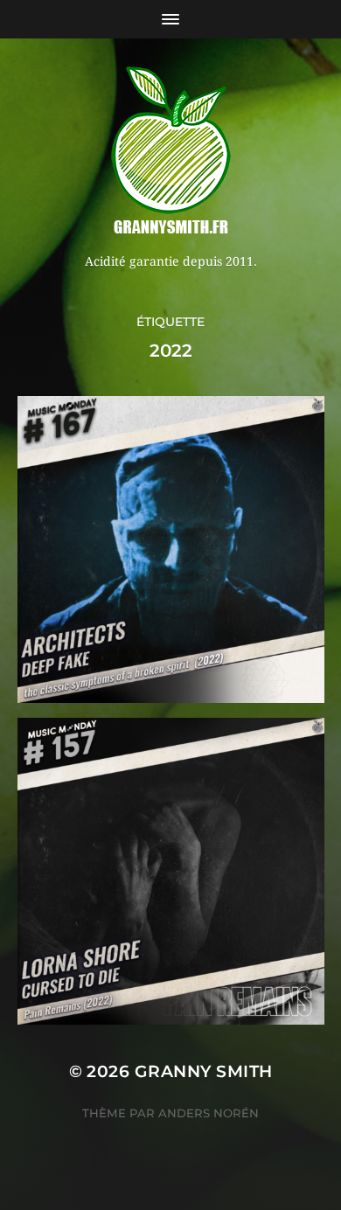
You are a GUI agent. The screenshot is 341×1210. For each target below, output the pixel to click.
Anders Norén (208, 1113)
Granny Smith (204, 1071)
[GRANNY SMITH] (171, 152)
